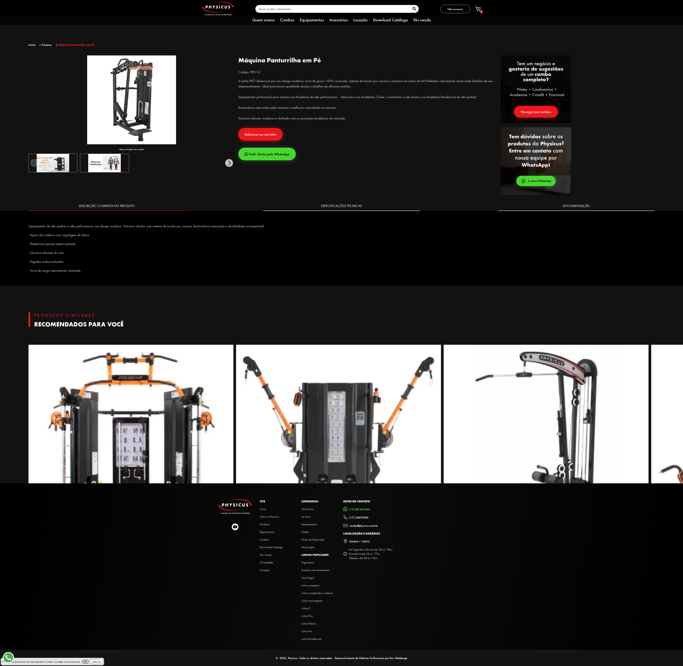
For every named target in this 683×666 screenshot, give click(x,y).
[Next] (229, 163)
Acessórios (338, 20)
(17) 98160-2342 (359, 509)
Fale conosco (455, 9)
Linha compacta (310, 585)
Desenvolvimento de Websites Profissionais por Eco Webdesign (371, 658)
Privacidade (266, 562)
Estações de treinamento (315, 570)
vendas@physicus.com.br (363, 525)
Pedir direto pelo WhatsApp (269, 154)
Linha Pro (306, 631)
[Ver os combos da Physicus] (536, 122)
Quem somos (263, 20)
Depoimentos (267, 532)
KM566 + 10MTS (359, 541)
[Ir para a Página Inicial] (235, 513)
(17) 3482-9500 (358, 517)
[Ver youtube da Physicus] (235, 527)
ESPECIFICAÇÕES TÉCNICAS (341, 205)
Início (263, 509)
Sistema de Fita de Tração (45, 217)
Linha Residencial (311, 639)
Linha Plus (307, 616)
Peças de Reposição (312, 539)
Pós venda (422, 20)
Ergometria (307, 562)
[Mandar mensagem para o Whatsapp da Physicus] (578, 161)
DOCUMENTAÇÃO (576, 205)
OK (85, 661)
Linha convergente (311, 600)
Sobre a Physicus (269, 516)
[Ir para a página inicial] (218, 14)
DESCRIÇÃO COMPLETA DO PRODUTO (107, 205)
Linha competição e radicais (317, 593)
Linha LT (305, 608)
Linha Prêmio (308, 623)
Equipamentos (312, 20)
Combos (287, 20)
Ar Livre (305, 516)
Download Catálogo (390, 20)
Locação (360, 20)
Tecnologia (307, 547)
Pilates (305, 532)
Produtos (265, 524)
